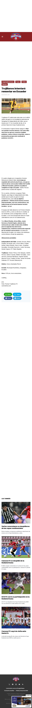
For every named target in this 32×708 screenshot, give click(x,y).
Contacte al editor (9, 690)
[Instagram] (16, 684)
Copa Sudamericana (8, 82)
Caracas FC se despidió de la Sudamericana (13, 562)
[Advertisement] (16, 16)
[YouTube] (19, 684)
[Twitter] (9, 684)
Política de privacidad (22, 690)
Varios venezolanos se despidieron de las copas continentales (16, 527)
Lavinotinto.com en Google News (15, 688)
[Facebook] (12, 684)
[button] (2, 37)
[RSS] (22, 684)
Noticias (4, 84)
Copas (18, 82)
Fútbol (24, 82)
